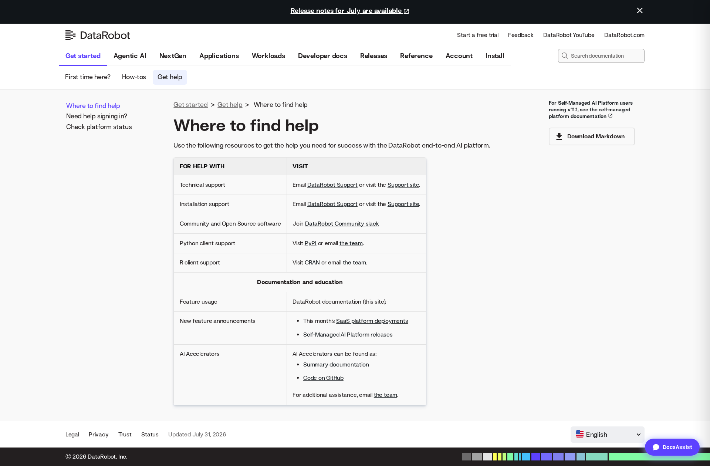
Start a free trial (477, 34)
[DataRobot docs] (98, 35)
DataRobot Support (332, 184)
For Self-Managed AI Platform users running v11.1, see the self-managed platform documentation (591, 109)
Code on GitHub (323, 377)
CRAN (312, 262)
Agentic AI (130, 56)
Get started (83, 56)
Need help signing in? (96, 116)
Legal (72, 434)
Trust (125, 434)
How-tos (134, 77)
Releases (373, 56)
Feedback (521, 34)
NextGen (172, 56)
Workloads (268, 56)
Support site (403, 184)
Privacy (98, 434)
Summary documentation (336, 364)
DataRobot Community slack (342, 223)
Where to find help (93, 105)
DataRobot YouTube (568, 34)
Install (495, 56)
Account (459, 56)
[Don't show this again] (640, 10)
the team (351, 243)
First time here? (88, 77)
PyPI (311, 243)
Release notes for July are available (347, 10)
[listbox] (608, 434)
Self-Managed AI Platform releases (348, 334)
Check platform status (99, 126)
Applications (219, 56)
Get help (170, 77)
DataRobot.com (624, 34)
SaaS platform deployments (372, 320)
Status (150, 434)
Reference (416, 56)
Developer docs (322, 56)
